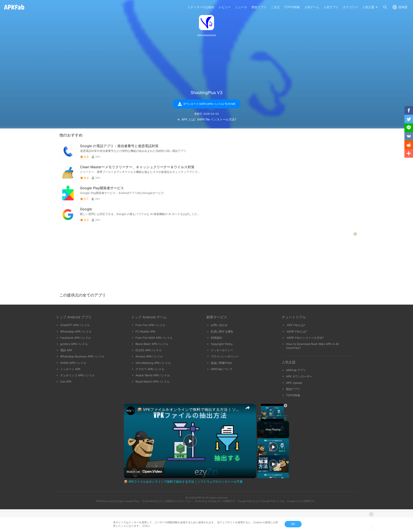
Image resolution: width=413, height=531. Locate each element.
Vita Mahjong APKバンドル (153, 363)
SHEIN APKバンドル (73, 363)
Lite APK (66, 381)
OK (293, 524)
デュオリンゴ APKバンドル (77, 375)
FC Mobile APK (146, 331)
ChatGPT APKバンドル (75, 325)
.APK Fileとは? (295, 325)
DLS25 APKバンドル (149, 350)
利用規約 (216, 337)
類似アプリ (293, 389)
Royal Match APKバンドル (153, 381)
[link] (130, 410)
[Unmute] (264, 418)
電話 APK (66, 350)
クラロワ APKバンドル (150, 369)
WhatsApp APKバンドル (76, 331)
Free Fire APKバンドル (150, 325)
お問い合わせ (219, 325)
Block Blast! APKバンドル (152, 344)
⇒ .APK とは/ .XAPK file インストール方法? (206, 119)
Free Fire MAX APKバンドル (154, 337)
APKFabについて (222, 369)
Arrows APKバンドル (149, 356)
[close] (371, 514)
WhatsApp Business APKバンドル (82, 356)
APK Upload (294, 383)
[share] (247, 408)
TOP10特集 (293, 395)
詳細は (146, 525)
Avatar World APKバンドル (153, 375)
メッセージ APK (70, 369)
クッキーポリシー (222, 350)
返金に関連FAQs (221, 363)
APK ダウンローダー (299, 376)
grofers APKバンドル (74, 344)
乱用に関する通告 (222, 331)
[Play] (259, 418)
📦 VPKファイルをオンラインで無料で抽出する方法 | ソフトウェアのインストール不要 (189, 409)
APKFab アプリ (296, 370)
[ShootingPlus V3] (206, 22)
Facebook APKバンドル (75, 337)
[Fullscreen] (285, 418)
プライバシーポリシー (225, 356)
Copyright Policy (222, 344)
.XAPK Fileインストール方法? (305, 337)
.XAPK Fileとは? (296, 331)
